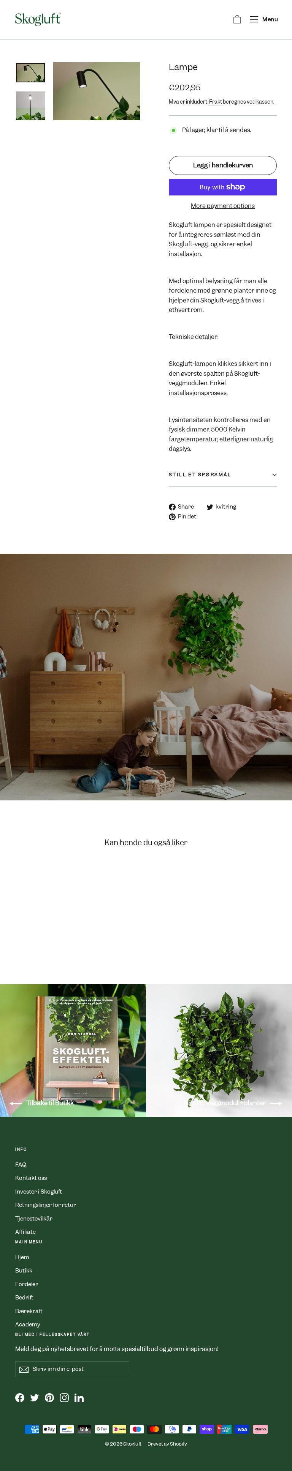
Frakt (215, 101)
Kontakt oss (31, 1178)
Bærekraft (29, 1311)
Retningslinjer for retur (45, 1205)
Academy (27, 1324)
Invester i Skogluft (38, 1191)
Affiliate (25, 1232)
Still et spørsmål (200, 474)
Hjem (22, 1257)
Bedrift (24, 1297)
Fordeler (26, 1284)
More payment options (223, 206)
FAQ (20, 1165)
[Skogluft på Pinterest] (49, 1397)
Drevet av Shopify (167, 1444)
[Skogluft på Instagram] (64, 1397)
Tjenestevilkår (33, 1218)
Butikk (23, 1270)
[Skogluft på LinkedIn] (79, 1397)
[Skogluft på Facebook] (19, 1397)
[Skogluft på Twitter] (34, 1397)
